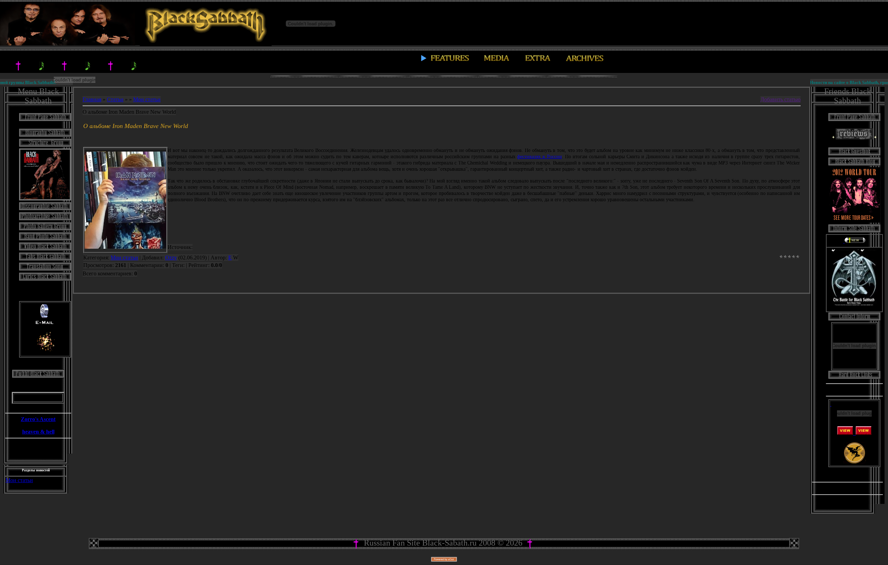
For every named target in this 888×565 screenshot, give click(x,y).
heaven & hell (38, 432)
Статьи (115, 99)
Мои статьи (19, 480)
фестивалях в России (539, 156)
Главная (92, 99)
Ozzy (171, 257)
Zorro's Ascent (38, 419)
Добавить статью (780, 99)
